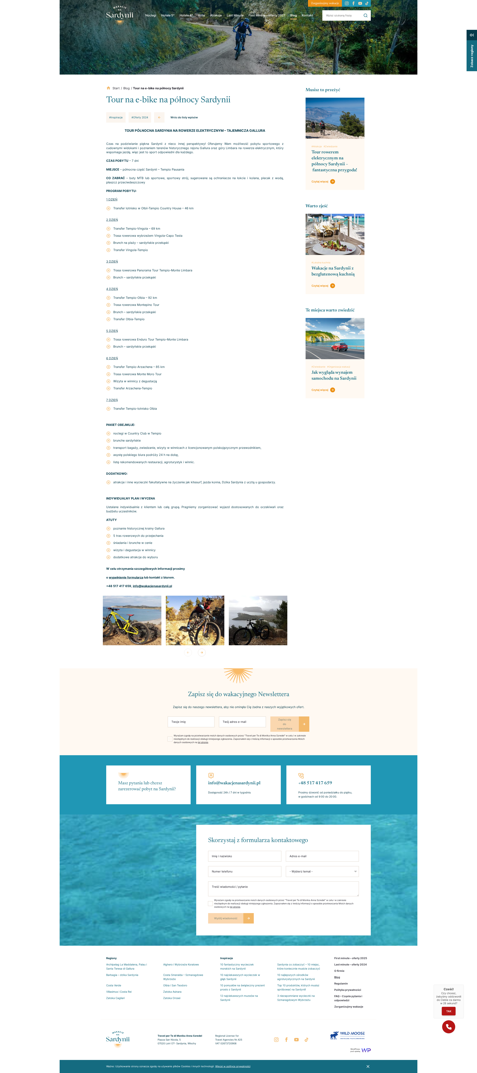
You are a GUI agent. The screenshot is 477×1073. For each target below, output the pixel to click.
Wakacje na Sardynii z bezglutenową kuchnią (333, 271)
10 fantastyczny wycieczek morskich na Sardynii (237, 966)
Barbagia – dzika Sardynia (122, 974)
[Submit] (365, 15)
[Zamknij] (463, 984)
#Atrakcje (317, 146)
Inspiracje (226, 958)
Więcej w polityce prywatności (232, 1066)
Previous (188, 652)
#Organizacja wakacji (338, 366)
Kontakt (307, 15)
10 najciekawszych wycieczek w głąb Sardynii (240, 977)
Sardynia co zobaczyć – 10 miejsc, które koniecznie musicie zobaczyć (298, 966)
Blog (293, 15)
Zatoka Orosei (171, 998)
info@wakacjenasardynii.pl (152, 586)
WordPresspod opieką (355, 1050)
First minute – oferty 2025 (350, 958)
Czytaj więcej (320, 181)
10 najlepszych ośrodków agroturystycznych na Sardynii (296, 977)
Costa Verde (113, 985)
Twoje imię (178, 722)
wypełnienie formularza (126, 577)
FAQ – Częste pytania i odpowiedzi (348, 998)
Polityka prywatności (347, 989)
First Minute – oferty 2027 (267, 15)
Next (202, 652)
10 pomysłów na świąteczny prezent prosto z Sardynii (242, 987)
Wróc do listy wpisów (184, 117)
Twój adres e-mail (234, 722)
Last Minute (235, 15)
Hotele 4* (186, 15)
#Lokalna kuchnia (321, 262)
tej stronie (203, 742)
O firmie (339, 970)
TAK (448, 1011)
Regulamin (341, 983)
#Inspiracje (116, 117)
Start (116, 88)
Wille (201, 15)
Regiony (111, 958)
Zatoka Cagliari (115, 998)
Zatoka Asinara (172, 991)
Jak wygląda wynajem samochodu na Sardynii (334, 375)
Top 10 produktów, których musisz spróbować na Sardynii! (298, 987)
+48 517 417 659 (315, 783)
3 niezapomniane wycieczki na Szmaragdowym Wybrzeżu (296, 997)
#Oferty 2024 (140, 117)
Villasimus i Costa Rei (119, 991)
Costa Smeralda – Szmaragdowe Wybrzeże (183, 977)
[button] (448, 1026)
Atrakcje (216, 15)
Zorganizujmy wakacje (325, 3)
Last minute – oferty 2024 (350, 964)
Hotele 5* (168, 15)
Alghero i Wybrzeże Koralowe (181, 964)
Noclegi (150, 15)
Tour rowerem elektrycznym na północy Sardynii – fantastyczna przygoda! (334, 161)
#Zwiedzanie (330, 146)
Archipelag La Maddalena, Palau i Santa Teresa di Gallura (126, 966)
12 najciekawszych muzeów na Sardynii (239, 997)
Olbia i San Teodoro (175, 985)
